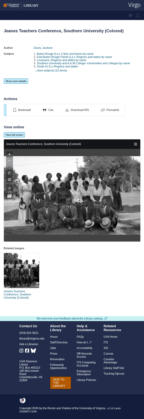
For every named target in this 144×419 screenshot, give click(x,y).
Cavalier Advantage (110, 361)
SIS (106, 348)
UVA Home (110, 336)
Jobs (53, 348)
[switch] (21, 110)
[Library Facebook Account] (28, 351)
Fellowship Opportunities (58, 366)
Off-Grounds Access (84, 355)
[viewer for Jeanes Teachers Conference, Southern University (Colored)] (72, 190)
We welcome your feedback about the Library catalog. (70, 318)
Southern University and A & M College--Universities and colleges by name (83, 63)
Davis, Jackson (43, 47)
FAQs (80, 336)
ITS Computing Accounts (86, 364)
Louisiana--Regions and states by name (61, 60)
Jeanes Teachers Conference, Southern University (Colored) (17, 294)
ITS (106, 342)
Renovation (57, 359)
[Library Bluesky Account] (34, 351)
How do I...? (84, 342)
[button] (130, 15)
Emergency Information (84, 373)
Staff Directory (59, 342)
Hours (54, 336)
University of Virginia (92, 408)
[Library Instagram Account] (22, 351)
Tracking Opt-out (114, 373)
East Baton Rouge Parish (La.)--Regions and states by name (74, 56)
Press (53, 353)
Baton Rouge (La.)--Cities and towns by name (65, 53)
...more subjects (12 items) (51, 70)
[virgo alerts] (137, 15)
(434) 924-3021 (28, 332)
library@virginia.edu (31, 338)
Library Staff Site (114, 368)
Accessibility (84, 348)
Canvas (108, 353)
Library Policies (86, 379)
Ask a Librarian (28, 344)
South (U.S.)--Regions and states (57, 66)
